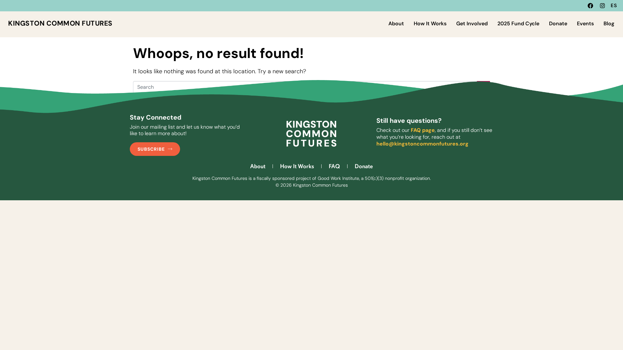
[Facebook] (590, 5)
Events (585, 23)
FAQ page (423, 130)
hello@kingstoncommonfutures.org (422, 143)
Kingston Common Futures (60, 23)
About (396, 23)
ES (614, 5)
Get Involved (472, 23)
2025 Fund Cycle (518, 23)
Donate (558, 23)
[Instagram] (602, 5)
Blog (609, 23)
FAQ (334, 166)
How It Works (430, 23)
